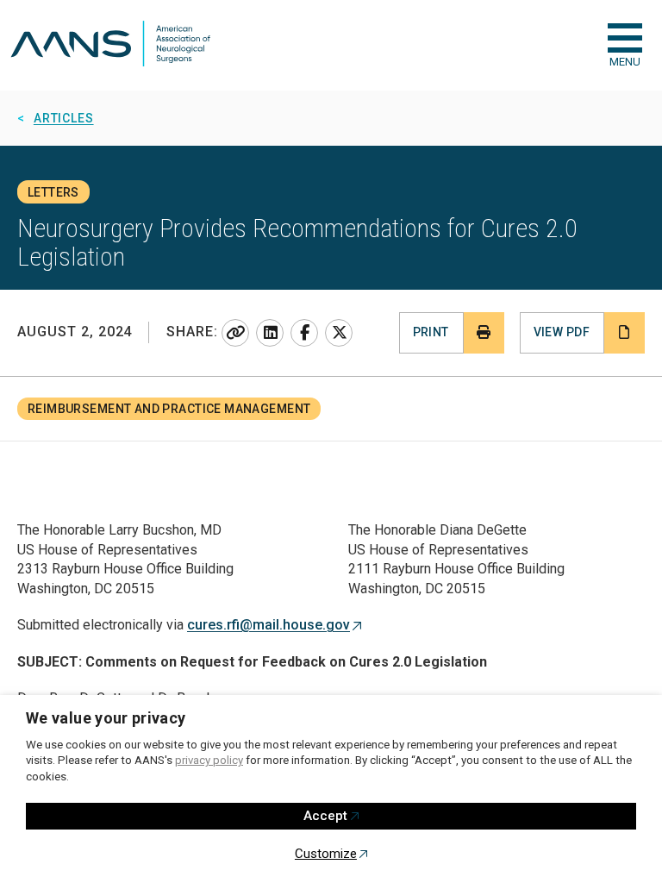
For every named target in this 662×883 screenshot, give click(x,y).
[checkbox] (625, 38)
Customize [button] (326, 853)
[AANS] (110, 45)
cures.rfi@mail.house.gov (268, 625)
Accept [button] (325, 816)
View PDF (562, 332)
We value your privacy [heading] (106, 718)
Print (431, 332)
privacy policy (209, 760)
